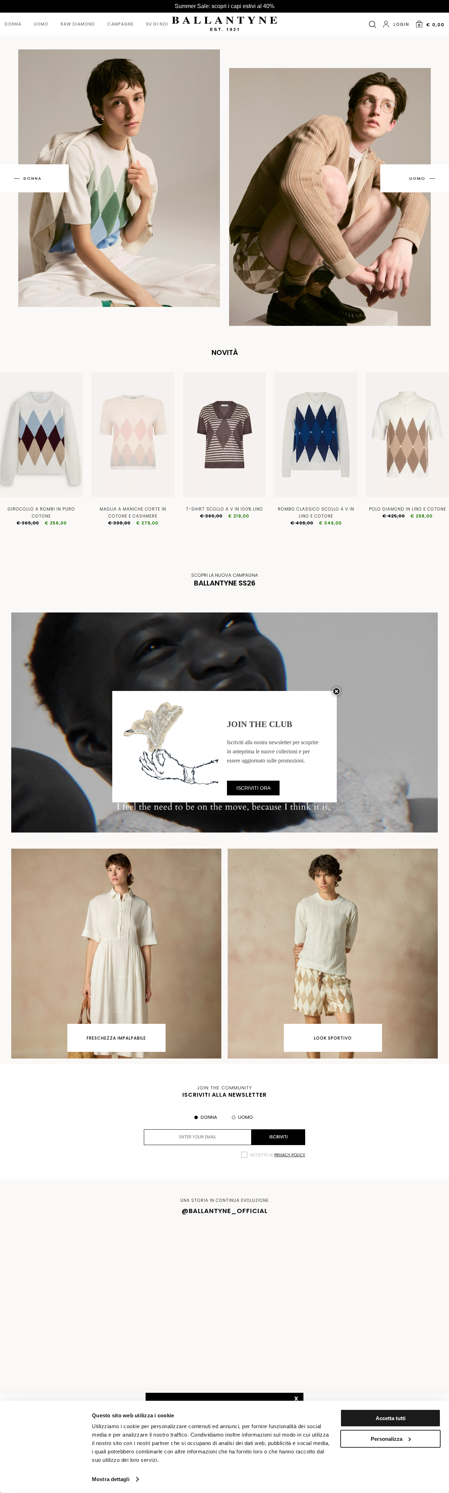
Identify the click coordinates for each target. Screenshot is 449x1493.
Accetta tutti (391, 1418)
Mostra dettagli (110, 1479)
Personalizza (386, 1438)
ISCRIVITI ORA (253, 788)
